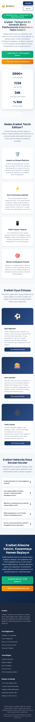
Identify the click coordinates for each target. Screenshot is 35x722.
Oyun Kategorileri (7, 638)
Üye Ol (28, 8)
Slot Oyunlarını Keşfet (17, 396)
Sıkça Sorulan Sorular (9, 645)
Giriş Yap (28, 3)
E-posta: (10, 686)
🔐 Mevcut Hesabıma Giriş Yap (17, 588)
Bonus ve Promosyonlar (10, 642)
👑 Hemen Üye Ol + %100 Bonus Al (17, 580)
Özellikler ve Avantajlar (9, 635)
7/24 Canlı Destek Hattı (9, 683)
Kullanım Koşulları (7, 659)
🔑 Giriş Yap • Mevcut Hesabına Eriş (18, 61)
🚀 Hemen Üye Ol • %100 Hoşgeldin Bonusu (17, 54)
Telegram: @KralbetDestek (10, 689)
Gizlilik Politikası (7, 662)
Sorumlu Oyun (6, 669)
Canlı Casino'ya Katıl (17, 443)
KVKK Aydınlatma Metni (9, 672)
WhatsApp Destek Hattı (9, 692)
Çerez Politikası (7, 665)
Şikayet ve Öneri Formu (9, 696)
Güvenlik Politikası (7, 648)
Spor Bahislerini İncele (17, 349)
